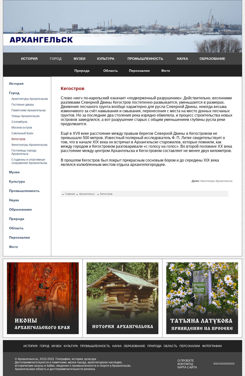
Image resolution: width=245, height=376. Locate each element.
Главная (70, 193)
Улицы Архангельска (25, 116)
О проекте (186, 360)
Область (110, 71)
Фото (165, 71)
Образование (212, 59)
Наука (182, 59)
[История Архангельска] (122, 333)
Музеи (79, 59)
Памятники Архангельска (28, 110)
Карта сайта (187, 367)
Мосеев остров (21, 127)
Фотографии (212, 346)
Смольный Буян (22, 133)
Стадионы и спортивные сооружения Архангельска (29, 161)
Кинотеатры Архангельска (29, 144)
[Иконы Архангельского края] (43, 333)
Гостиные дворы (22, 104)
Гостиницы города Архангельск (23, 152)
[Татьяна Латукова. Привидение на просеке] (202, 333)
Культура (105, 59)
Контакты (185, 364)
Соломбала (19, 121)
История (29, 59)
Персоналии (139, 71)
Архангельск (87, 193)
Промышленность (145, 59)
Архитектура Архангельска (29, 99)
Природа (81, 71)
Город (55, 59)
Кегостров (18, 139)
